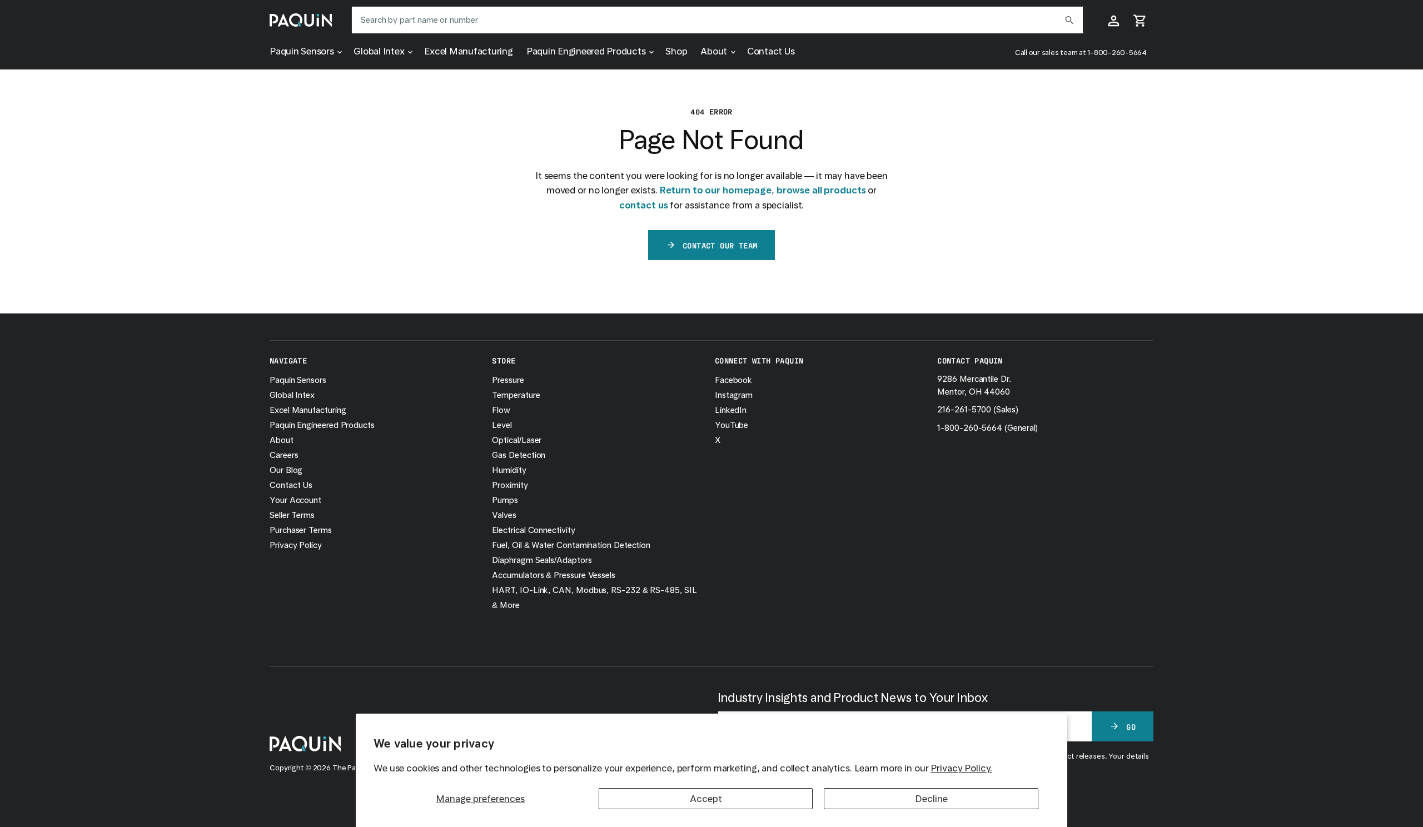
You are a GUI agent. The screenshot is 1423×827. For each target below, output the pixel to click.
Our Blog (286, 470)
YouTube (731, 425)
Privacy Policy (296, 545)
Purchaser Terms (301, 530)
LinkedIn (731, 410)
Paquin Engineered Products (587, 51)
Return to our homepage (716, 190)
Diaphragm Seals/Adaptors (541, 560)
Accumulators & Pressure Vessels (553, 575)
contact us (643, 205)
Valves (504, 515)
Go (1131, 726)
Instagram (734, 395)
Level (502, 425)
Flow (501, 410)
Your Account (295, 500)
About (714, 51)
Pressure (508, 380)
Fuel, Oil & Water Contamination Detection (571, 545)
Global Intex (380, 51)
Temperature (516, 395)
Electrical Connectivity (533, 530)
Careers (284, 455)
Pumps (505, 500)
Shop (676, 51)
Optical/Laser (516, 440)
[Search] (1069, 20)
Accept (706, 798)
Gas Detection (518, 455)
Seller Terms (292, 515)
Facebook (733, 380)
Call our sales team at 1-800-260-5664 (1081, 52)
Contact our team (720, 245)
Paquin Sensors (303, 51)
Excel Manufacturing (468, 51)
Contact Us (771, 51)
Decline (931, 798)
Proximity (510, 485)
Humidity (509, 470)
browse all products (821, 190)
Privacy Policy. (961, 768)
